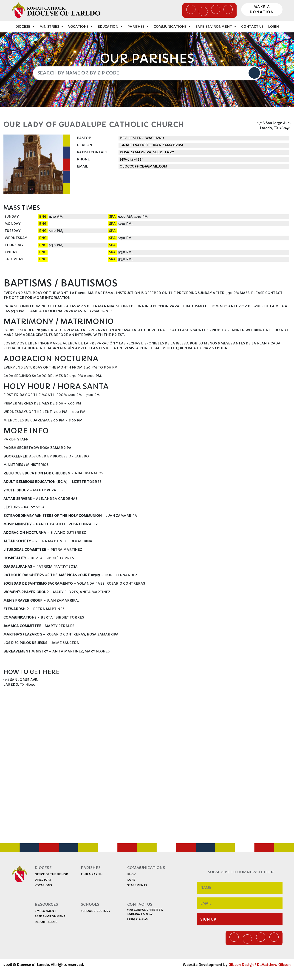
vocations (43, 885)
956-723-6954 (132, 159)
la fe (131, 879)
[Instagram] (228, 9)
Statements (137, 885)
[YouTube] (215, 9)
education (108, 27)
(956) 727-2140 (137, 919)
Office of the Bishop (51, 874)
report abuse (46, 922)
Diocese (22, 27)
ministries (49, 27)
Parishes (135, 27)
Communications (170, 27)
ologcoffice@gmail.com (143, 166)
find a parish (91, 874)
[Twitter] (203, 11)
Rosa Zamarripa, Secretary (147, 152)
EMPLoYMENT (45, 911)
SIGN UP (208, 919)
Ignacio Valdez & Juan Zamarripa (152, 145)
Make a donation (262, 9)
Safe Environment (214, 27)
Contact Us (252, 27)
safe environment (50, 916)
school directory (95, 911)
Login (273, 27)
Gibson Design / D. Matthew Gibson (260, 965)
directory (43, 879)
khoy (131, 874)
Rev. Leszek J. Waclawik (142, 138)
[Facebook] (190, 9)
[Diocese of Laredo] (56, 10)
